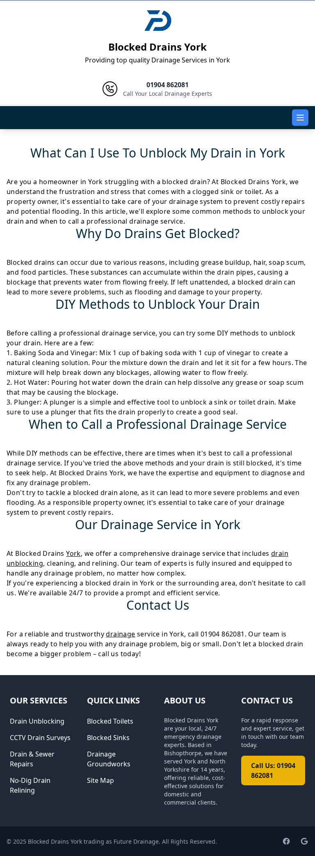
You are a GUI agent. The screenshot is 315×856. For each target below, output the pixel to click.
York (73, 553)
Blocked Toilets (110, 721)
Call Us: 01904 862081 (273, 770)
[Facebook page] (286, 841)
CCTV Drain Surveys (40, 737)
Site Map (100, 780)
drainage (120, 634)
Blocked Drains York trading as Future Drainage (93, 841)
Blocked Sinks (108, 737)
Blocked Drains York (157, 46)
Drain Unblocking (37, 721)
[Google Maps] (304, 841)
